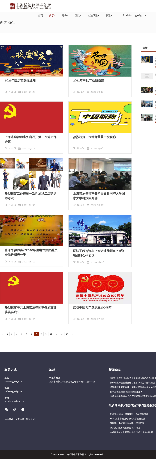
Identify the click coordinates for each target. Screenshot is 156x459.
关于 (51, 15)
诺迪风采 (93, 15)
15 (67, 334)
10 (51, 334)
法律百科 (9, 419)
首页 (40, 15)
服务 (64, 15)
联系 (108, 15)
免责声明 (19, 419)
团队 (77, 15)
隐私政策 (30, 419)
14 (61, 334)
